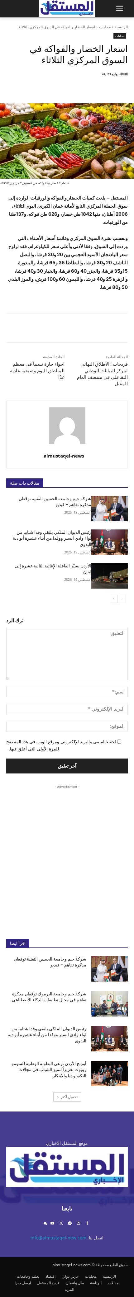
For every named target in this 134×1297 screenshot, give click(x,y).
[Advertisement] (67, 857)
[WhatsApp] (59, 88)
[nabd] (45, 1223)
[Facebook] (102, 88)
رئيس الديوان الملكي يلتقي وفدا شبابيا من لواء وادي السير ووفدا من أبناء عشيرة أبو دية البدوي (52, 538)
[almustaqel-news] (67, 425)
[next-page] (114, 599)
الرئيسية (121, 27)
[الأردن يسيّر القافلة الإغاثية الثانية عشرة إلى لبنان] (109, 576)
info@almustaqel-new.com (58, 1238)
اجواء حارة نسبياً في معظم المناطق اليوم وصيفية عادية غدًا (37, 370)
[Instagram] (78, 1223)
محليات (105, 27)
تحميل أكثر (69, 1096)
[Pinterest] (73, 88)
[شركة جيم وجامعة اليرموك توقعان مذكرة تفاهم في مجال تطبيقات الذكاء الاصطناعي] (109, 1004)
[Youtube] (52, 1223)
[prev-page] (122, 599)
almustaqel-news (64, 456)
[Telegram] (70, 1223)
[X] (87, 88)
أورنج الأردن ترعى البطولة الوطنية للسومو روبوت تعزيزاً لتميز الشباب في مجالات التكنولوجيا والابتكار (49, 1069)
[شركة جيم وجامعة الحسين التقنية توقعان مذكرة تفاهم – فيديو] (109, 508)
